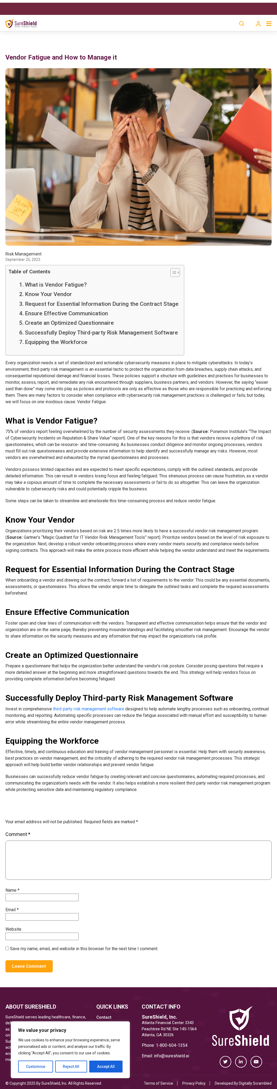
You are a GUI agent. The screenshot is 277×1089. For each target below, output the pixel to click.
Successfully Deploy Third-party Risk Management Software (101, 332)
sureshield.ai (177, 1055)
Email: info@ (153, 1055)
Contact (103, 1017)
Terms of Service (158, 1083)
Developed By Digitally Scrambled (243, 1083)
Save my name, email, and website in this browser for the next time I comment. (84, 948)
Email (12, 909)
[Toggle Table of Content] (172, 272)
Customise (35, 1066)
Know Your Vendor (48, 294)
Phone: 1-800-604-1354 (164, 1045)
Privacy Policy (194, 1083)
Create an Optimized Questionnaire (69, 323)
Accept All (106, 1066)
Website (13, 929)
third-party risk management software (88, 708)
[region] (70, 1049)
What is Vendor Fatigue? (56, 284)
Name (12, 890)
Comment (17, 834)
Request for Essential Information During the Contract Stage (102, 304)
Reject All (71, 1066)
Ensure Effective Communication (66, 313)
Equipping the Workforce (56, 342)
